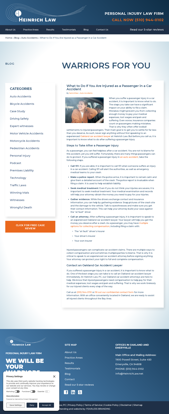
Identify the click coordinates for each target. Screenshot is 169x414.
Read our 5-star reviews (147, 29)
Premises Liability (22, 170)
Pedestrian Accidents (24, 148)
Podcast (15, 163)
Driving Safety (19, 118)
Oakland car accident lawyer (95, 136)
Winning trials (19, 192)
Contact (70, 379)
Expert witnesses (21, 126)
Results (50, 29)
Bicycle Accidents (22, 103)
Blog (85, 29)
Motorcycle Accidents (25, 140)
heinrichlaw (73, 93)
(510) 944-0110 (84, 292)
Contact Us (102, 29)
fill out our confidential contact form (114, 292)
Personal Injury (20, 155)
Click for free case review (30, 227)
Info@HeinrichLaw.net (129, 373)
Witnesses (17, 200)
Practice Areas (31, 29)
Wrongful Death (21, 207)
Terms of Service (93, 405)
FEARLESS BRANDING (98, 409)
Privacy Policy (75, 405)
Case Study (17, 111)
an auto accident (129, 157)
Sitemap (137, 405)
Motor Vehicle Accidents (26, 133)
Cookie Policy (111, 405)
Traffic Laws (18, 185)
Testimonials (69, 29)
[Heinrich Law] (46, 5)
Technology (18, 177)
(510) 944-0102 (149, 20)
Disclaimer (126, 405)
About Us (10, 29)
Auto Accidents (29, 38)
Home (8, 38)
